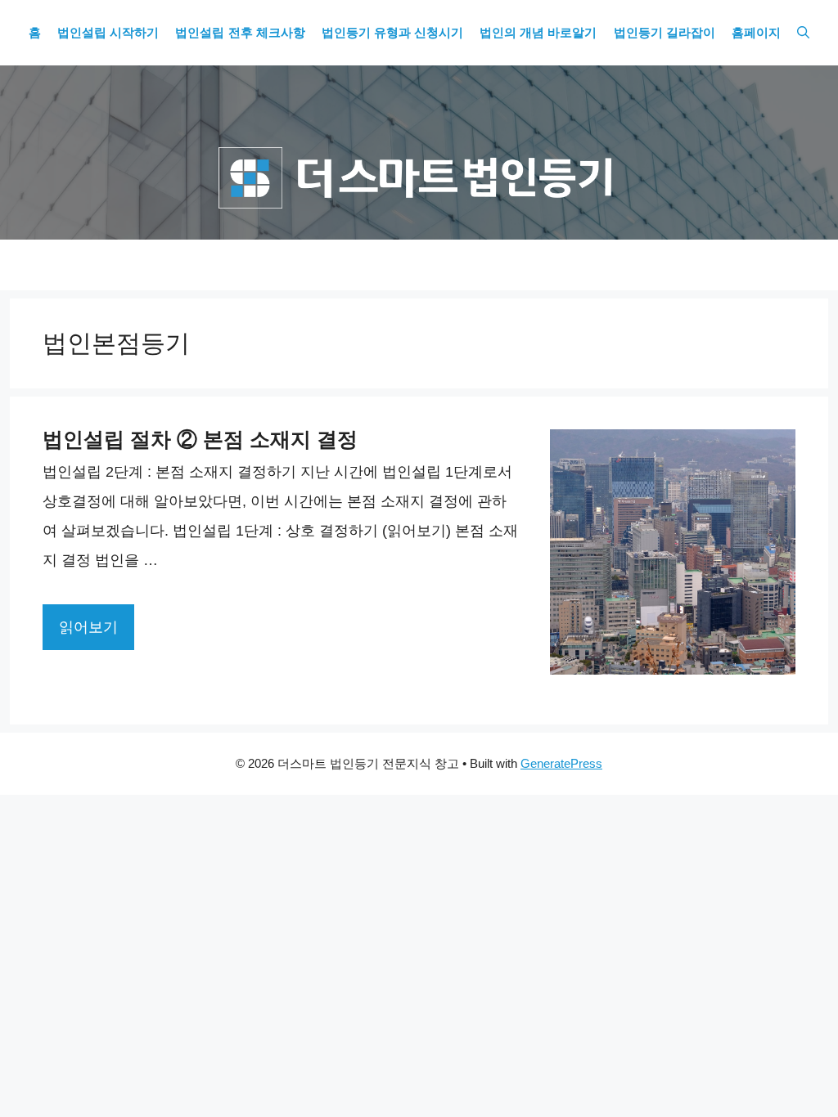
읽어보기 (88, 627)
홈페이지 (756, 32)
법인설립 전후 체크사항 (239, 32)
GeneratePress (561, 763)
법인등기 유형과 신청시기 (392, 32)
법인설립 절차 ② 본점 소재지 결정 (200, 439)
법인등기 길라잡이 (664, 32)
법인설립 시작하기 (108, 32)
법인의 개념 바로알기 (538, 32)
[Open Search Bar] (803, 32)
